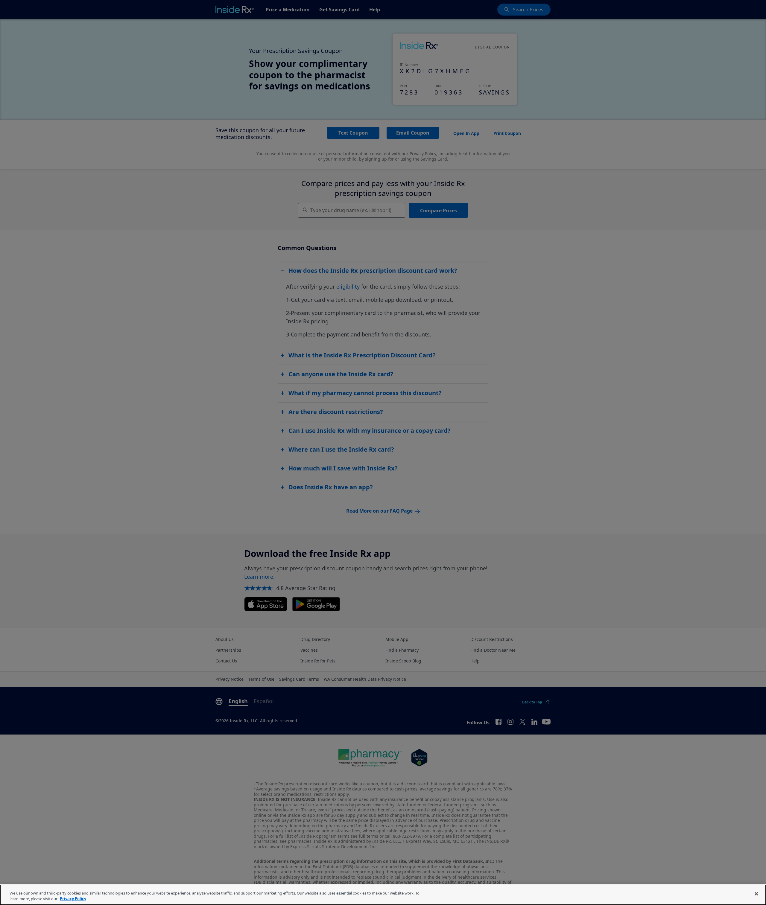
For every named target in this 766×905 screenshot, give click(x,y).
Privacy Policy (73, 898)
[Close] (756, 894)
